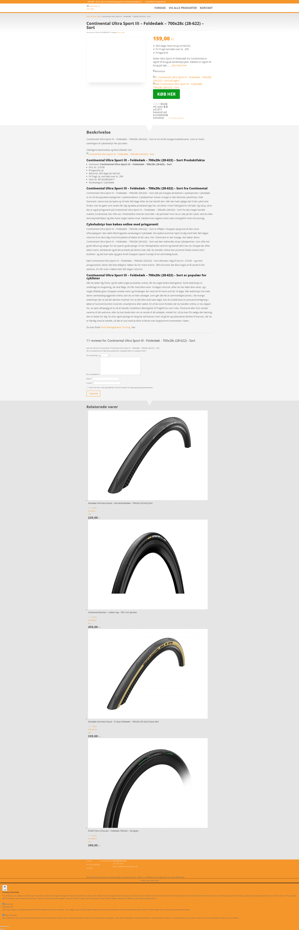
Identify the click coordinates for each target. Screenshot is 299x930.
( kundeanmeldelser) (176, 118)
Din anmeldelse (93, 374)
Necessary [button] (6, 901)
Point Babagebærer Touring (115, 327)
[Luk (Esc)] (8, 926)
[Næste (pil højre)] (3, 929)
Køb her (166, 94)
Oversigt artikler (106, 861)
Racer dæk (96, 16)
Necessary (9, 904)
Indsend (93, 393)
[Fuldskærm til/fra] (3, 926)
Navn (89, 379)
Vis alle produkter (183, 8)
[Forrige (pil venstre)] (1, 929)
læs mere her (179, 65)
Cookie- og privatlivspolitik (96, 871)
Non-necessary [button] (8, 912)
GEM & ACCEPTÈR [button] (9, 921)
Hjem (88, 16)
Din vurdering (91, 355)
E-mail (89, 383)
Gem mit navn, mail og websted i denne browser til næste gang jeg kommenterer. (121, 387)
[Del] (6, 926)
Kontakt (206, 8)
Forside (160, 8)
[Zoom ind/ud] (1, 926)
